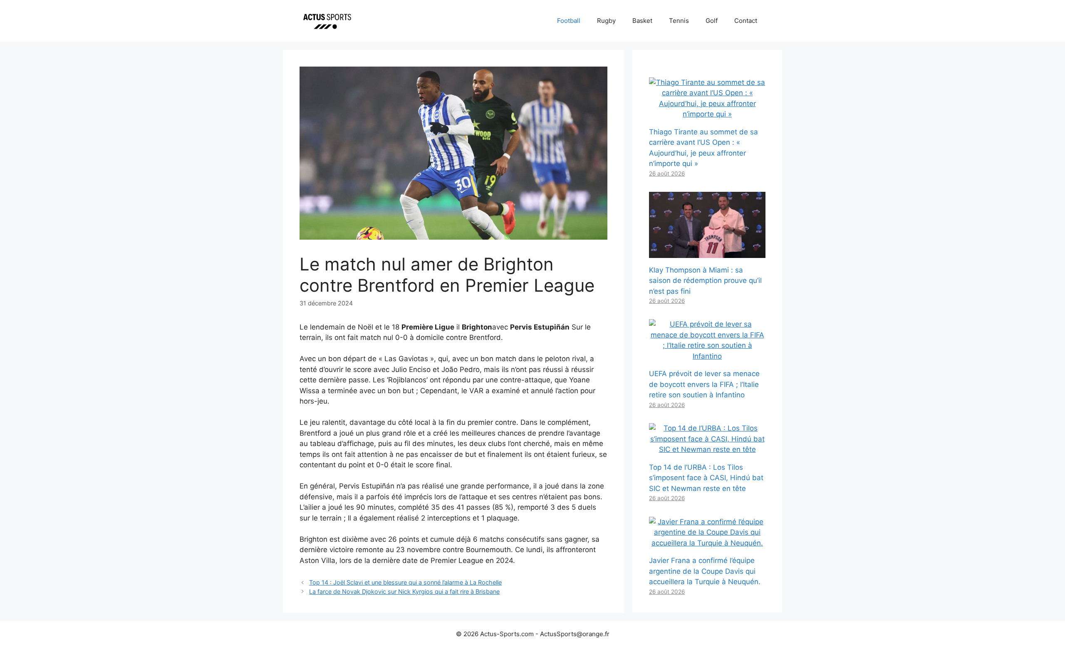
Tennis (679, 21)
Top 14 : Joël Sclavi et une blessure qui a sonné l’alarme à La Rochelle (405, 582)
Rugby (606, 21)
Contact (745, 21)
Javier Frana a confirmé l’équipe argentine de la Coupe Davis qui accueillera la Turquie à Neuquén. (704, 571)
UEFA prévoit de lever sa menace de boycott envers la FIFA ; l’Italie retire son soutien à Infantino (704, 384)
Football (568, 21)
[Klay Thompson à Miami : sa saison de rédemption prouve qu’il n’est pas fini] (707, 252)
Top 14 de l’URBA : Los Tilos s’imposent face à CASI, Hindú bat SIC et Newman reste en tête (706, 478)
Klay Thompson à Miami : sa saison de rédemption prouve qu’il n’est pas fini (705, 280)
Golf (712, 21)
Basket (642, 21)
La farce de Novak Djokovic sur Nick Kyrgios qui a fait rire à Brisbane (404, 591)
